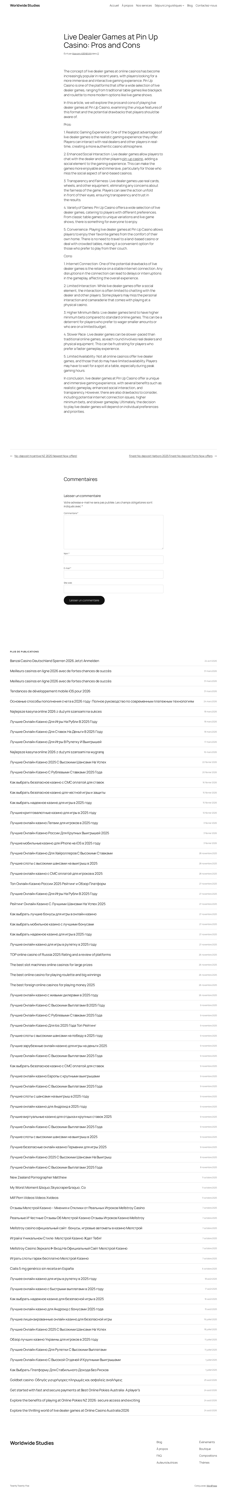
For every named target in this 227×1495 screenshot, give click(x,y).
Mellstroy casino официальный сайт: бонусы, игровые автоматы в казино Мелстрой (76, 1228)
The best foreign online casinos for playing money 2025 (52, 985)
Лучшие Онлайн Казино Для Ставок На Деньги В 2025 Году (56, 732)
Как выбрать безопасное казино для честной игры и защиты (57, 792)
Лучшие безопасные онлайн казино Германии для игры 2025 (58, 1147)
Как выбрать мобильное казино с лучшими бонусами (52, 924)
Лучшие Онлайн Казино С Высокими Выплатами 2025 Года (56, 1056)
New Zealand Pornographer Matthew (38, 1177)
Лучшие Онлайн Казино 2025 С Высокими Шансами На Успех (58, 762)
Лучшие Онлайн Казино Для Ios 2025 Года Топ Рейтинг (53, 1025)
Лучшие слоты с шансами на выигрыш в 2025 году (49, 1096)
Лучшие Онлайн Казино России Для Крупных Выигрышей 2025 (59, 833)
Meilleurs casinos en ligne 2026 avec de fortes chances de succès (60, 671)
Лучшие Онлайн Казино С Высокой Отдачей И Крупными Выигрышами (65, 1360)
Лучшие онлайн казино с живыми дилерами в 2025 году (54, 995)
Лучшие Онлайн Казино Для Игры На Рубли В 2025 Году (53, 722)
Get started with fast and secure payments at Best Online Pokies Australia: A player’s (75, 1390)
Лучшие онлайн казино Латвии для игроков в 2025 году (54, 823)
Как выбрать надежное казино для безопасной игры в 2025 (57, 1299)
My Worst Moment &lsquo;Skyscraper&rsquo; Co (48, 1187)
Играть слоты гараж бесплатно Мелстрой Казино (49, 1258)
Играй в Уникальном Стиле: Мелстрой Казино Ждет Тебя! (56, 1238)
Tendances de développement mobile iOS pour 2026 (50, 691)
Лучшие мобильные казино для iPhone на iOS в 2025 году (55, 843)
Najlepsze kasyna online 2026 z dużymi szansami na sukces (56, 711)
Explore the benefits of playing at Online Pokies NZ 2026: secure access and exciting (75, 1400)
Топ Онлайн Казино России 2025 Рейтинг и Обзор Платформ (58, 884)
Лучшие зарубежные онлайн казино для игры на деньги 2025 (58, 1046)
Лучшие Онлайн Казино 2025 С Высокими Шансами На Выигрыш (60, 1157)
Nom (67, 553)
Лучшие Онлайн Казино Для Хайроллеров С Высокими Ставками (61, 853)
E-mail (67, 568)
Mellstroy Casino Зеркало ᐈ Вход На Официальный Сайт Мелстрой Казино (68, 1248)
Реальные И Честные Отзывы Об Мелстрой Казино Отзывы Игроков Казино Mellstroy (77, 1218)
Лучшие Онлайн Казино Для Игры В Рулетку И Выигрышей (56, 742)
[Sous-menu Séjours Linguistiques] (183, 5)
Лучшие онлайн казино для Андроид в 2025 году (48, 1106)
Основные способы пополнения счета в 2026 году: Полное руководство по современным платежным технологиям (102, 701)
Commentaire (71, 513)
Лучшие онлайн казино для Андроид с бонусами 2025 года (56, 1309)
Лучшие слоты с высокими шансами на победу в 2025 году (56, 1036)
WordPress (212, 1485)
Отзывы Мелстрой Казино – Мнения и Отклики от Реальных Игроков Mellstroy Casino (77, 1208)
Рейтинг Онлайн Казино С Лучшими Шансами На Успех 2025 (58, 904)
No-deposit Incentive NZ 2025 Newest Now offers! (46, 456)
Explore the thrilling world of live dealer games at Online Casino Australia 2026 (69, 1410)
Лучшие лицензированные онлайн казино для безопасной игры (61, 1319)
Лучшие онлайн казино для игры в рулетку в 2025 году (53, 944)
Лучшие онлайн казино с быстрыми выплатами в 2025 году (57, 1289)
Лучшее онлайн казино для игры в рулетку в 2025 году (53, 1279)
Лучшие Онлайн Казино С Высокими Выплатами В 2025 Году (57, 1005)
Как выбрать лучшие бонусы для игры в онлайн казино (53, 914)
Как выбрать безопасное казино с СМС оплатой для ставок (57, 782)
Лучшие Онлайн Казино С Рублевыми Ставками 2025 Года (56, 772)
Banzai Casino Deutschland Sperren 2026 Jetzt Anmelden (54, 661)
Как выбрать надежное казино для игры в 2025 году (51, 803)
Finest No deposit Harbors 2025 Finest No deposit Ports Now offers (171, 456)
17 (98, 53)
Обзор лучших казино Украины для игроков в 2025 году (54, 1339)
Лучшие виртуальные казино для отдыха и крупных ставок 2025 (61, 1117)
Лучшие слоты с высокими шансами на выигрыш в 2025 (54, 863)
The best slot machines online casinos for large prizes (51, 965)
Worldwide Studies (25, 5)
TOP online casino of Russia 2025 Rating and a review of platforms (60, 955)
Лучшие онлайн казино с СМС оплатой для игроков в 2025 (56, 874)
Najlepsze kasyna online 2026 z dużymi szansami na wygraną (57, 752)
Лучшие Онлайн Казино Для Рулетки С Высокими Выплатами (58, 1350)
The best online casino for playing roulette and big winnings (55, 975)
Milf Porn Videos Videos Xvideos (34, 1198)
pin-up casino (132, 159)
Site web (68, 582)
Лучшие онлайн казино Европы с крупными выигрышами (55, 1076)
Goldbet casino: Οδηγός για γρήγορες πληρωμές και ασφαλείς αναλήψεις (66, 1380)
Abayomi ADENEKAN (81, 53)
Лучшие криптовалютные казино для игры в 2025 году (53, 813)
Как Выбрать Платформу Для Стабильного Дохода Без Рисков (59, 1370)
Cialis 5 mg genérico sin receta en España (42, 1269)
